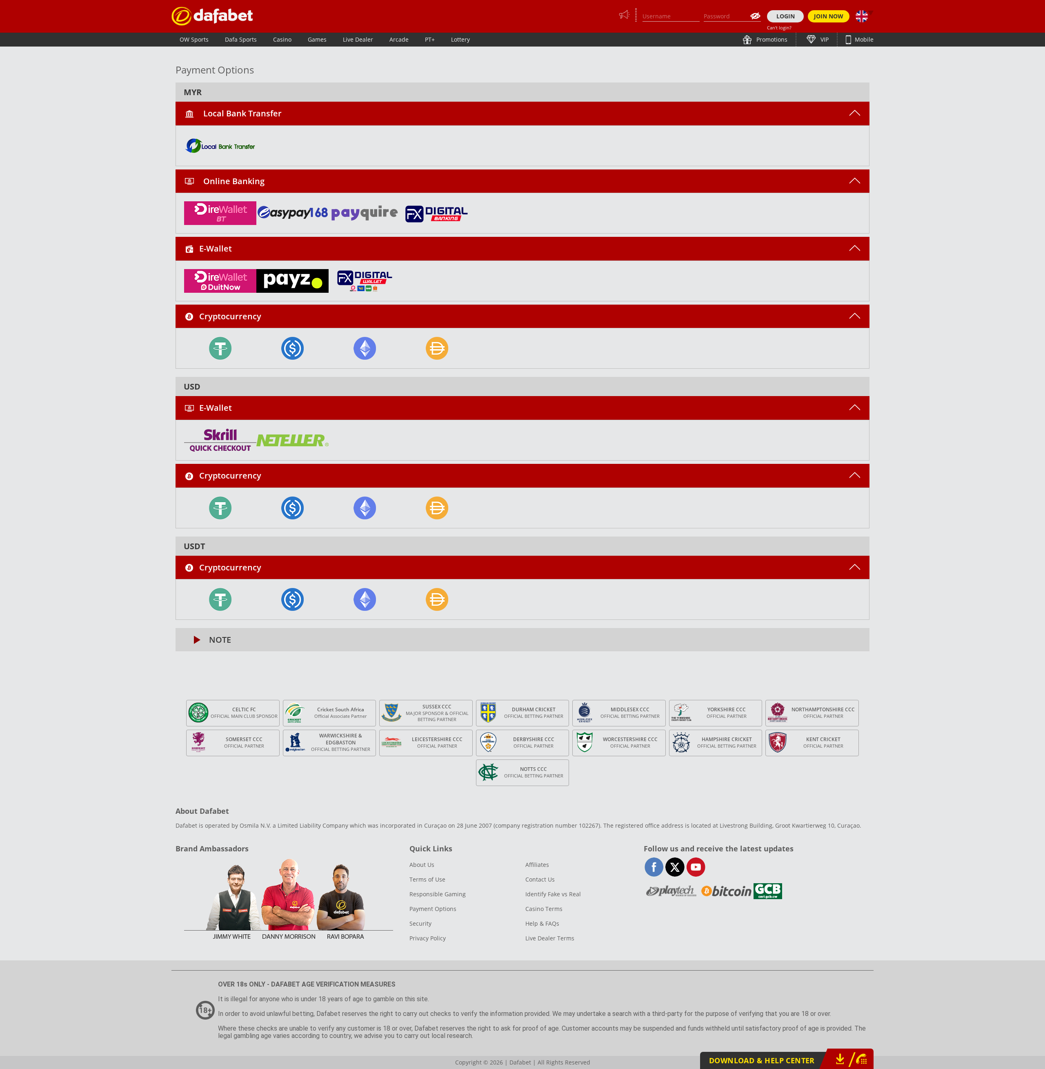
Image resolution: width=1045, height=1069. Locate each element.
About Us (421, 865)
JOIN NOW (828, 16)
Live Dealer (358, 39)
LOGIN (785, 16)
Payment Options (432, 909)
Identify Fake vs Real (553, 894)
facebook (654, 867)
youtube (695, 867)
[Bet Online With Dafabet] (212, 16)
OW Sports (194, 39)
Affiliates (537, 865)
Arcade (399, 39)
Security (420, 923)
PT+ (430, 39)
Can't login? (779, 27)
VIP (824, 39)
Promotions (771, 39)
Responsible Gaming (437, 894)
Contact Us (540, 879)
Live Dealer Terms (549, 938)
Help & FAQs (542, 923)
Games (317, 39)
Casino (282, 39)
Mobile (863, 39)
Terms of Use (427, 879)
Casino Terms (544, 909)
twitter (675, 867)
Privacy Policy (427, 938)
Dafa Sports (241, 39)
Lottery (460, 39)
